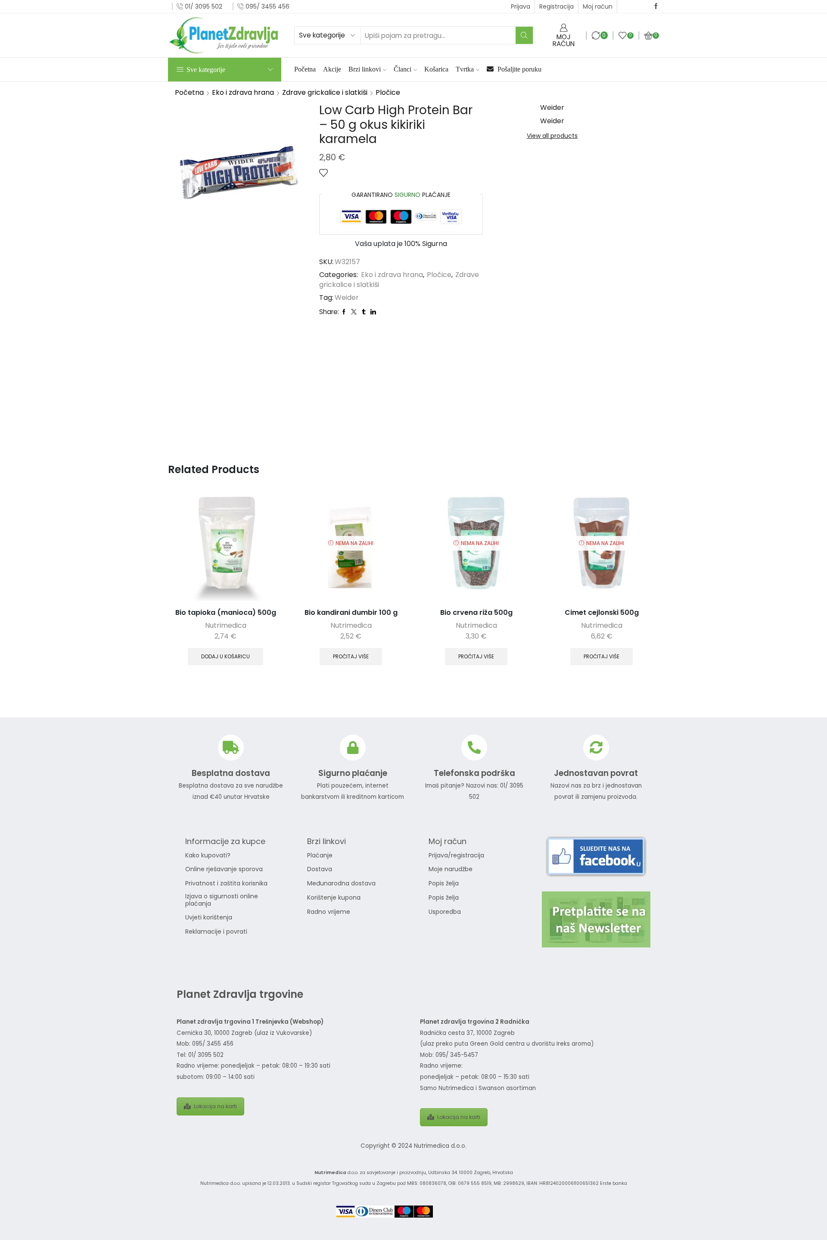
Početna (305, 69)
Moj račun (597, 6)
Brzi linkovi (364, 69)
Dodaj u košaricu (225, 656)
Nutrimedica (225, 625)
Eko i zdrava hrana (243, 92)
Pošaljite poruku (518, 69)
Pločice (388, 92)
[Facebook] (656, 6)
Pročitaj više (351, 656)
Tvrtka (465, 69)
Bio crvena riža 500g (476, 612)
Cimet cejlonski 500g (602, 612)
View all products (552, 135)
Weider (347, 297)
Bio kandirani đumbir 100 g (351, 612)
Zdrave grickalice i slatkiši (324, 92)
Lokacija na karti (215, 1106)
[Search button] (524, 35)
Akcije (332, 69)
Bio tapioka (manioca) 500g (225, 612)
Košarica (436, 69)
